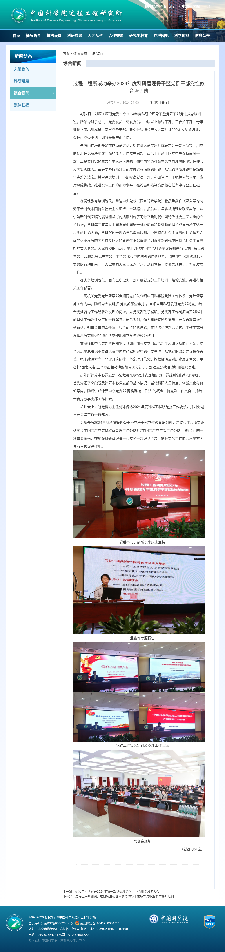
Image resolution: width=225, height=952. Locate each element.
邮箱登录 (152, 6)
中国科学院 (191, 6)
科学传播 (181, 36)
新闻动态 (80, 53)
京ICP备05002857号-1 (59, 923)
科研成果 (74, 36)
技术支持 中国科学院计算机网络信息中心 (57, 940)
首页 (16, 36)
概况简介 (33, 36)
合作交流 (116, 36)
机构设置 (54, 36)
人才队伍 (95, 36)
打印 (154, 102)
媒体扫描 (21, 105)
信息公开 (202, 36)
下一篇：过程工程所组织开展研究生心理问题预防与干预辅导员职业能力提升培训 (118, 896)
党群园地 (161, 36)
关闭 (164, 102)
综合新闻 (21, 93)
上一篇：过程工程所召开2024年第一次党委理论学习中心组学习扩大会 (111, 891)
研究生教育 (138, 36)
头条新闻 (21, 69)
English (170, 6)
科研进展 (21, 81)
